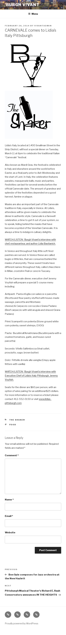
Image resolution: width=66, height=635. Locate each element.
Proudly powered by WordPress (21, 623)
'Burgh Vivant (22, 4)
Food (12, 424)
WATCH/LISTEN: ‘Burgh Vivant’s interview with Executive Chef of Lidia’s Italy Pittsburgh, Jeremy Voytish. (31, 375)
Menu (35, 13)
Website (10, 532)
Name (9, 499)
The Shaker (17, 420)
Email (9, 516)
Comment (12, 455)
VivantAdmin (43, 26)
